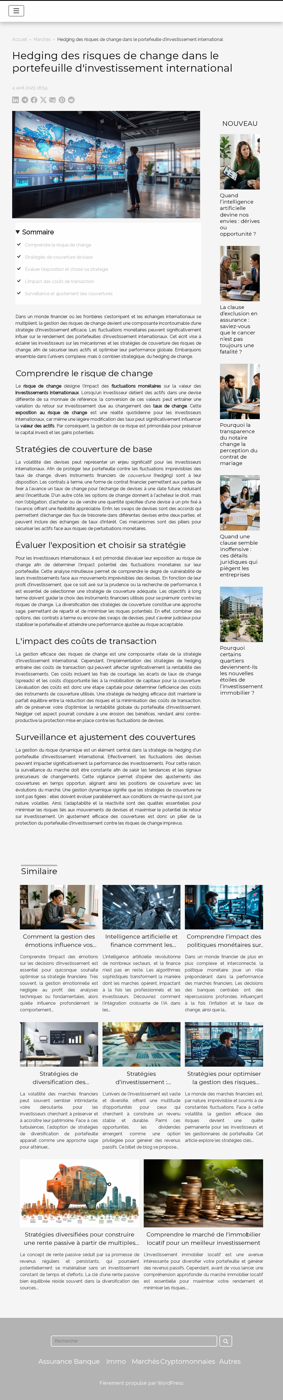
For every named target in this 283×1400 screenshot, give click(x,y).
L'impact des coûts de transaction (59, 281)
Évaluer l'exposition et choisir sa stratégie (66, 269)
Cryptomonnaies (187, 1361)
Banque (87, 1361)
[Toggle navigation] (16, 10)
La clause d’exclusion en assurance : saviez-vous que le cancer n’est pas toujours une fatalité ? (239, 329)
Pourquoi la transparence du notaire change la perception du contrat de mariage (239, 444)
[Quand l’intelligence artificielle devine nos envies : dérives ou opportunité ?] (240, 161)
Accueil (19, 39)
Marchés (42, 39)
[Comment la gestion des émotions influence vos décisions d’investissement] (59, 907)
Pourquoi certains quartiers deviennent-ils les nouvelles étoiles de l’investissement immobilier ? (241, 670)
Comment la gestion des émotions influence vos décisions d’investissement (59, 945)
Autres (230, 1361)
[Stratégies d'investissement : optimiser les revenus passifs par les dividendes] (142, 1044)
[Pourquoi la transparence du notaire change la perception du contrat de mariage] (240, 391)
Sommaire (38, 232)
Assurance (55, 1361)
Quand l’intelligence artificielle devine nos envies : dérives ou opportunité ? (240, 214)
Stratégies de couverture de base (59, 257)
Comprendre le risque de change (58, 245)
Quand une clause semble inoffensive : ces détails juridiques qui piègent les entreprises (239, 555)
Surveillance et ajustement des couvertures (69, 293)
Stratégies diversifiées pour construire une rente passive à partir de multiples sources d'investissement (79, 1242)
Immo (116, 1361)
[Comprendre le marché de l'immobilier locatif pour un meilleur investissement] (203, 1193)
